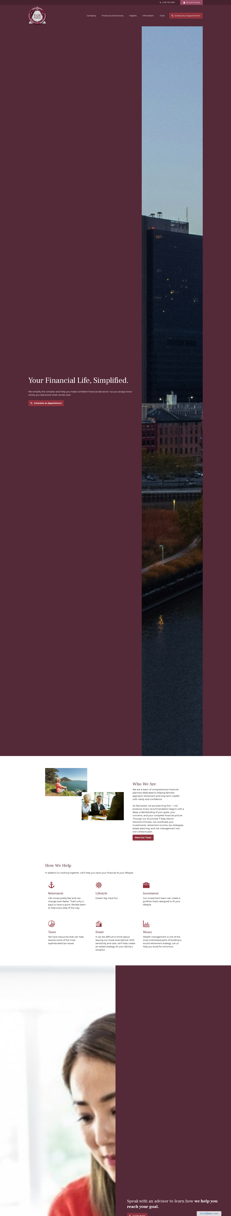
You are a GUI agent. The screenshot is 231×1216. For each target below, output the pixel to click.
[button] (91, 15)
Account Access (193, 2)
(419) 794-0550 (168, 2)
